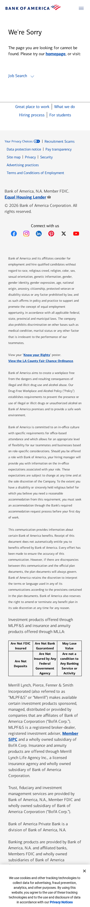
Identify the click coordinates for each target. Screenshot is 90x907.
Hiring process (32, 115)
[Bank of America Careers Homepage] (33, 9)
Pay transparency (58, 149)
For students (60, 115)
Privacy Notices (61, 902)
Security (46, 157)
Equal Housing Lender (28, 197)
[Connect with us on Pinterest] (51, 233)
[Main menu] (81, 8)
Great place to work (32, 106)
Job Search (17, 75)
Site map (14, 157)
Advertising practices (23, 165)
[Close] (84, 871)
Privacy (30, 157)
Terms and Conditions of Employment (35, 173)
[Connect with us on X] (63, 233)
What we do (64, 106)
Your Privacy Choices (19, 141)
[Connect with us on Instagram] (26, 233)
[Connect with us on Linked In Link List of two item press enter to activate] (39, 233)
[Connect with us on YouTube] (76, 233)
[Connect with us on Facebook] (14, 233)
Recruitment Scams (60, 141)
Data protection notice (24, 149)
